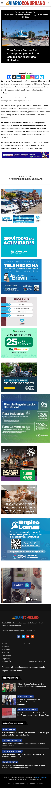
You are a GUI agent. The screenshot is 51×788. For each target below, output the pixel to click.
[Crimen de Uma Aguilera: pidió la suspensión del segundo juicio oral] (9, 687)
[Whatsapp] (28, 77)
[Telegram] (37, 77)
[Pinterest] (23, 77)
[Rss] (32, 636)
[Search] (48, 3)
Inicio (4, 643)
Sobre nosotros (20, 784)
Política (27, 643)
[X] (14, 77)
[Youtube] (27, 636)
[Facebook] (9, 77)
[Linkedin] (18, 77)
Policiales (6, 649)
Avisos (41, 784)
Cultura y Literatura (36, 661)
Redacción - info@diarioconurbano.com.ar (26, 177)
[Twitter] (23, 636)
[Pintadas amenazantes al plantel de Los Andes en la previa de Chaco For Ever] (9, 713)
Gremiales (6, 655)
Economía (6, 661)
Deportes (6, 658)
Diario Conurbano (41, 777)
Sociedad (6, 646)
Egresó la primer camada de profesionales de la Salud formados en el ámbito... (33, 702)
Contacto (32, 784)
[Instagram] (32, 77)
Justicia (5, 652)
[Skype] (42, 77)
